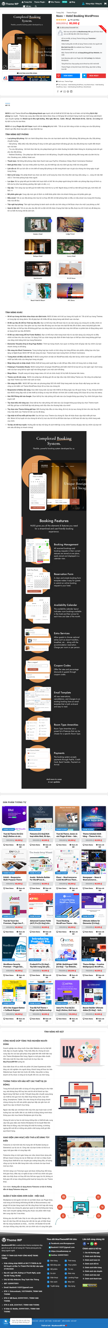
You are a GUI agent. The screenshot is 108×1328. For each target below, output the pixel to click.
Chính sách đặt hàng (92, 1256)
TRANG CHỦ (34, 1321)
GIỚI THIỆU (48, 1321)
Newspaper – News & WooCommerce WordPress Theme (92, 878)
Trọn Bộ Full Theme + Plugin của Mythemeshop (40, 1009)
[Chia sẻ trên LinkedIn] (71, 91)
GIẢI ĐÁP (73, 1321)
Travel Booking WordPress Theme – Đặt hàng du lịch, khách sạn (66, 922)
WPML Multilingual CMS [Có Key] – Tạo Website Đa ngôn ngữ (66, 965)
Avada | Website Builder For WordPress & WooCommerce (40, 878)
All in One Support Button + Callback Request (14, 1009)
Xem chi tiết (22, 846)
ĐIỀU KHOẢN (66, 1321)
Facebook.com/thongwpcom (63, 1243)
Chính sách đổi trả (92, 1264)
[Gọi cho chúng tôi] (92, 1243)
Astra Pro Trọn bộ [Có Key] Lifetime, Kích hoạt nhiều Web (66, 1009)
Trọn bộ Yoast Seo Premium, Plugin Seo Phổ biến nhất (14, 922)
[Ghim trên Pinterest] (68, 91)
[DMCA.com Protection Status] (90, 1285)
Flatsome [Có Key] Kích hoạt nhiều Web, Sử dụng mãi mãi (40, 835)
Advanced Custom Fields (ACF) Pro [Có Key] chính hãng (40, 922)
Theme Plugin (39, 2)
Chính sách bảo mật (92, 1275)
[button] (36, 6)
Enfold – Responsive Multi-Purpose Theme (12, 878)
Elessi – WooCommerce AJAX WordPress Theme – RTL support (66, 878)
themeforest (87, 87)
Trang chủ (60, 13)
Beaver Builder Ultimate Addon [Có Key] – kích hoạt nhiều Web (93, 1009)
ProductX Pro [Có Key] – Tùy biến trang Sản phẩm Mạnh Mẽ (40, 965)
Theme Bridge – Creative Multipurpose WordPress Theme (93, 965)
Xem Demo (10, 845)
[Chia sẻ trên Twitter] (61, 91)
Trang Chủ (28, 2)
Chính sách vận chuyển (93, 1271)
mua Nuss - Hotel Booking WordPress (72, 84)
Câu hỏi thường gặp (92, 1253)
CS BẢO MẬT (57, 1321)
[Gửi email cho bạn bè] (64, 91)
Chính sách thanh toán (93, 1279)
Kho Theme (55, 2)
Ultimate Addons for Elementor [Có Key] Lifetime (91, 922)
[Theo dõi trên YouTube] (95, 1243)
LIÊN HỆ (41, 1321)
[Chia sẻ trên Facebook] (58, 91)
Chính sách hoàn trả (92, 1260)
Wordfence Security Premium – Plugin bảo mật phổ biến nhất (12, 965)
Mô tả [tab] (7, 105)
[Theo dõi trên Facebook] (84, 1243)
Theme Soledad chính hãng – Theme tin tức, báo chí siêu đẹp (92, 835)
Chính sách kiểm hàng (93, 1268)
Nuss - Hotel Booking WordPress (73, 87)
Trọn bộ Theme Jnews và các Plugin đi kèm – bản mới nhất (66, 835)
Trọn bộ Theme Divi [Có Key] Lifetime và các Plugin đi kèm (13, 835)
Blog (73, 2)
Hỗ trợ (28, 6)
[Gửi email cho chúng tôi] (88, 1243)
